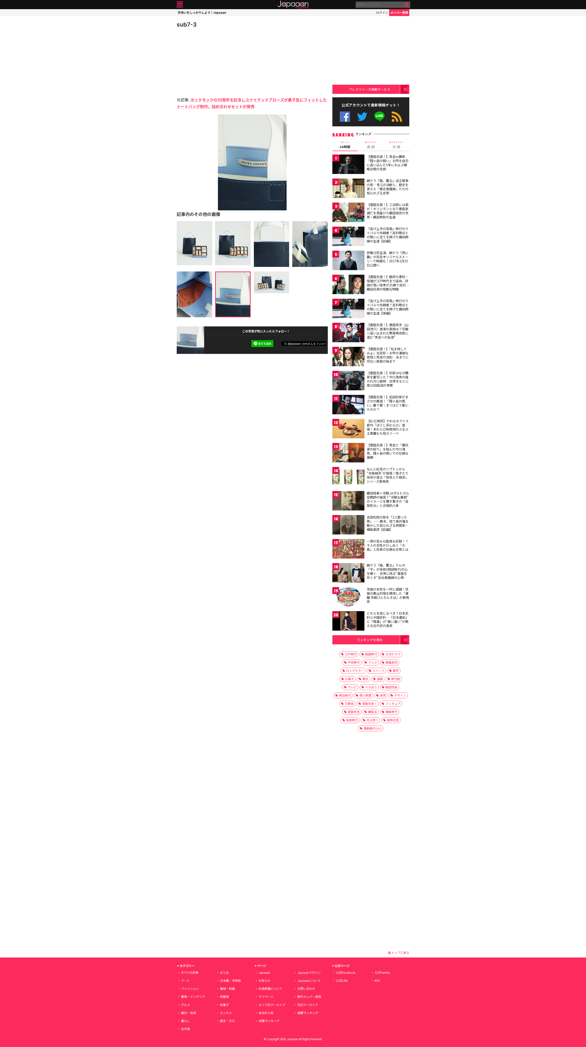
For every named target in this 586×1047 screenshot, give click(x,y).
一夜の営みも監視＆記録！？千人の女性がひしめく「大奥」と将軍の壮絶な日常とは (387, 545)
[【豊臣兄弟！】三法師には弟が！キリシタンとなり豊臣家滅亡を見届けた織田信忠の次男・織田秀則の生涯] (348, 213)
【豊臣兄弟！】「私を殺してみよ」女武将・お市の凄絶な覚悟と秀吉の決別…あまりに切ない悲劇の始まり (388, 354)
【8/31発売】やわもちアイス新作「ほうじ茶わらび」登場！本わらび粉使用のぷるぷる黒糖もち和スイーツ (388, 427)
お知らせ (265, 980)
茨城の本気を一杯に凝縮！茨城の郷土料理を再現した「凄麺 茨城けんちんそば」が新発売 (388, 595)
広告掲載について (270, 988)
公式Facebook (344, 116)
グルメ (185, 1005)
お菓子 (349, 679)
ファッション (190, 988)
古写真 (185, 1029)
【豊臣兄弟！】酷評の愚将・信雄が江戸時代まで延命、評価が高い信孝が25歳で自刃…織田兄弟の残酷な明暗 (388, 282)
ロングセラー (355, 670)
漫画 (380, 679)
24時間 (344, 145)
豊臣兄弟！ (369, 703)
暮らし (185, 1021)
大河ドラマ (392, 654)
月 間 (396, 145)
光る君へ (372, 720)
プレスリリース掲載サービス (369, 89)
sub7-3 (187, 24)
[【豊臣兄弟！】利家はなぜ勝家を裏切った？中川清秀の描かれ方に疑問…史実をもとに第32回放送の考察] (348, 381)
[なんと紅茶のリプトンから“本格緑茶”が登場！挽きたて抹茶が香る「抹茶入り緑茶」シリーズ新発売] (348, 477)
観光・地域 (188, 1013)
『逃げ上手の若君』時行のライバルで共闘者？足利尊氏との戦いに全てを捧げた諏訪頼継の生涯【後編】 (387, 306)
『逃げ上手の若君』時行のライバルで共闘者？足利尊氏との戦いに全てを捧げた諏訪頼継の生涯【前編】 (387, 234)
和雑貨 (224, 996)
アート (185, 980)
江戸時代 (351, 654)
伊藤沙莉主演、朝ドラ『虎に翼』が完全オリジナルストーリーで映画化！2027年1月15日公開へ (387, 258)
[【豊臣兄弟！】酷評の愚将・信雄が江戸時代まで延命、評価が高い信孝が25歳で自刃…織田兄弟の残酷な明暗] (348, 285)
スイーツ (378, 670)
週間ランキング (307, 1013)
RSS (396, 116)
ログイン (382, 12)
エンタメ (226, 1013)
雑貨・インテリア (193, 996)
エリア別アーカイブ (272, 1005)
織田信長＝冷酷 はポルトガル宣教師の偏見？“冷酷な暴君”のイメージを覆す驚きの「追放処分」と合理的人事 (388, 499)
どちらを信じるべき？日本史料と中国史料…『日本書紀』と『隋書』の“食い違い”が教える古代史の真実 (388, 619)
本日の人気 (266, 1013)
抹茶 (383, 695)
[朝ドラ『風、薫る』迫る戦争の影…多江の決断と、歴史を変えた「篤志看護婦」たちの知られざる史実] (348, 189)
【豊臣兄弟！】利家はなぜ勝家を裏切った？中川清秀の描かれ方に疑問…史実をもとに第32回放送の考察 (388, 379)
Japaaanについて (309, 980)
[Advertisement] (214, 61)
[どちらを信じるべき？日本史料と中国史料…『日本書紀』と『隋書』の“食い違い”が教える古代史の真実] (348, 621)
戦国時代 (371, 654)
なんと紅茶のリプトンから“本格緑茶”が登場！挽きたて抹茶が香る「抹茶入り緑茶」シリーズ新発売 (387, 475)
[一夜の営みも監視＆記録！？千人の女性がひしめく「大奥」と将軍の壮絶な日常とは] (348, 549)
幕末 (365, 679)
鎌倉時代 (391, 712)
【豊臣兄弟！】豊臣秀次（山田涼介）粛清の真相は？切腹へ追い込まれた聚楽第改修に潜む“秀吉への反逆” (387, 330)
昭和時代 (352, 720)
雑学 (396, 670)
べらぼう (371, 687)
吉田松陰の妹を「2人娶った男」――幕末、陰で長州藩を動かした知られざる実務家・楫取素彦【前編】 (388, 523)
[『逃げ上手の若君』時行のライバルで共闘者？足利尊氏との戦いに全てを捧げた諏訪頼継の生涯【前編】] (348, 237)
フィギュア (392, 703)
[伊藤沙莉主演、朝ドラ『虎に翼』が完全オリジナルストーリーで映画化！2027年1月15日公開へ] (348, 261)
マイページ (266, 996)
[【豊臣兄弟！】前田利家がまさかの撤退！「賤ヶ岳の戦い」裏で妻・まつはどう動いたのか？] (348, 405)
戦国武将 (391, 662)
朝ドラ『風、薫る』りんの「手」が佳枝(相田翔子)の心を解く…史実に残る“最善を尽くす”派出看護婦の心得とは (387, 573)
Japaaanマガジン (309, 972)
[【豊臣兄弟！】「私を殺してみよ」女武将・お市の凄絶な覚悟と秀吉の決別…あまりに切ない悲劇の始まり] (348, 357)
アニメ (372, 662)
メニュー (180, 4)
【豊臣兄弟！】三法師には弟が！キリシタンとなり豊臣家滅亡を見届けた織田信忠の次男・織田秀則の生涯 (387, 210)
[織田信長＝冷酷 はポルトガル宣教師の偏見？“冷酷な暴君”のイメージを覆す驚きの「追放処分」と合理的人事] (348, 501)
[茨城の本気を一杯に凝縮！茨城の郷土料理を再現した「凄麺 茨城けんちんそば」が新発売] (348, 597)
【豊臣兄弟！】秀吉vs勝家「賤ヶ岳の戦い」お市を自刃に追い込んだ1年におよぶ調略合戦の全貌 (387, 162)
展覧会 (372, 712)
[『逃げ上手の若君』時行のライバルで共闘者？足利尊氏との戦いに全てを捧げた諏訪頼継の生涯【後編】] (348, 309)
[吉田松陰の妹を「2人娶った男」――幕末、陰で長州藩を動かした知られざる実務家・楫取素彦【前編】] (348, 525)
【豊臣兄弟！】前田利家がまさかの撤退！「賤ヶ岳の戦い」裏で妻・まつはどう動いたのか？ (387, 403)
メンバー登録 (399, 12)
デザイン (400, 695)
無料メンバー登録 (309, 996)
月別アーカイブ (307, 1005)
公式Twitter (362, 116)
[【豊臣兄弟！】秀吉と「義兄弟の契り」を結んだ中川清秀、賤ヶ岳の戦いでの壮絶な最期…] (348, 453)
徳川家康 (365, 695)
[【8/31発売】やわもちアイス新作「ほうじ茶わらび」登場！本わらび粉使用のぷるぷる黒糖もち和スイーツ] (348, 429)
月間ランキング (269, 1021)
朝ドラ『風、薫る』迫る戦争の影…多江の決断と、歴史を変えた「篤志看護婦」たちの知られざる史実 (387, 186)
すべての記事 (189, 972)
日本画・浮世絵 (230, 980)
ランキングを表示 (370, 639)
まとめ (224, 972)
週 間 (371, 145)
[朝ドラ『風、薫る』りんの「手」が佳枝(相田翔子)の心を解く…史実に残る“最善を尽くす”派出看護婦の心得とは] (348, 573)
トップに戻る (400, 952)
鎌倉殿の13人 (373, 728)
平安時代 (354, 662)
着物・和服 (227, 988)
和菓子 (224, 1005)
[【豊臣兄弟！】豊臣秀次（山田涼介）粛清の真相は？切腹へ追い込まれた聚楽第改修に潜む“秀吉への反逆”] (348, 333)
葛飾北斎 (393, 720)
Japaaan (293, 5)
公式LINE (379, 116)
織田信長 (391, 687)
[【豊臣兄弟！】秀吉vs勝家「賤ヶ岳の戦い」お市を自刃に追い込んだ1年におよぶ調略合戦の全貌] (348, 165)
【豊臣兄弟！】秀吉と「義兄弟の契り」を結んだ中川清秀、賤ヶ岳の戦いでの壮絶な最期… (387, 451)
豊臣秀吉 (354, 712)
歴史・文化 (227, 1021)
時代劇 (395, 679)
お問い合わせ (306, 988)
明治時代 (345, 695)
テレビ (352, 687)
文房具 (349, 703)
